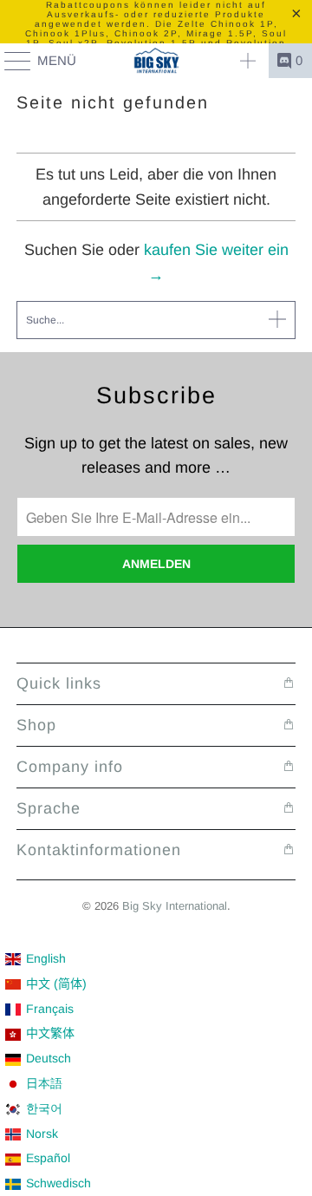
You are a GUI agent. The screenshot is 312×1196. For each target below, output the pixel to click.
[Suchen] (247, 60)
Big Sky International (174, 905)
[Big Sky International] (156, 60)
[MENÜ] (9, 60)
